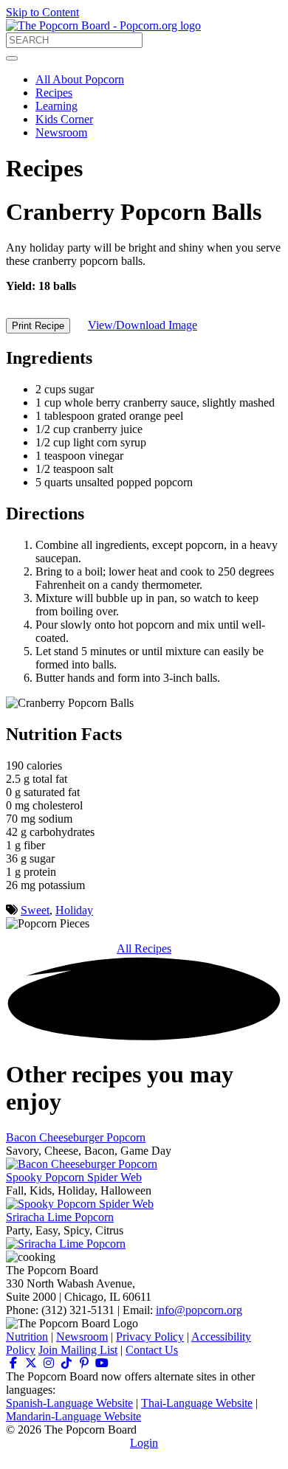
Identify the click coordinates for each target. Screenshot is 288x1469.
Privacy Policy (150, 1336)
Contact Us (152, 1350)
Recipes (53, 92)
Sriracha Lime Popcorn (60, 1217)
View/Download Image (142, 325)
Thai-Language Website (197, 1403)
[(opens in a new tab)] (13, 1363)
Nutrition (27, 1336)
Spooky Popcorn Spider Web (74, 1177)
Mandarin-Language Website (73, 1416)
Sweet (35, 910)
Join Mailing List (77, 1350)
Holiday (74, 910)
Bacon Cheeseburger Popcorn (75, 1137)
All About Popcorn (79, 79)
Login (144, 1443)
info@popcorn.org (199, 1310)
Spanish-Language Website (69, 1403)
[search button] (12, 58)
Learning (56, 106)
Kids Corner (64, 119)
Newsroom (61, 132)
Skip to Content (42, 12)
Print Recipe (38, 325)
